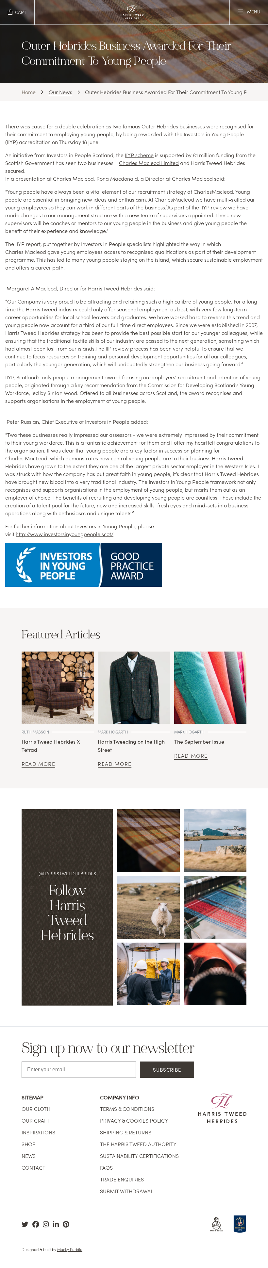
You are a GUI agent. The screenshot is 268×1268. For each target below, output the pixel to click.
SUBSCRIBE (167, 1069)
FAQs (106, 1167)
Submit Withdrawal (126, 1191)
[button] (17, 12)
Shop (29, 1144)
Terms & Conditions (127, 1108)
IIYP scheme (139, 154)
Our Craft (36, 1120)
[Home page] (132, 17)
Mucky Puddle (69, 1249)
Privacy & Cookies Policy (134, 1120)
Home (29, 91)
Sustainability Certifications (139, 1155)
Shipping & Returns (125, 1132)
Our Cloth (36, 1108)
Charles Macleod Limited (149, 162)
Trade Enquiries (122, 1179)
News (29, 1155)
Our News (60, 91)
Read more (38, 763)
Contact (33, 1167)
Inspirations (38, 1132)
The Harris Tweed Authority (138, 1144)
